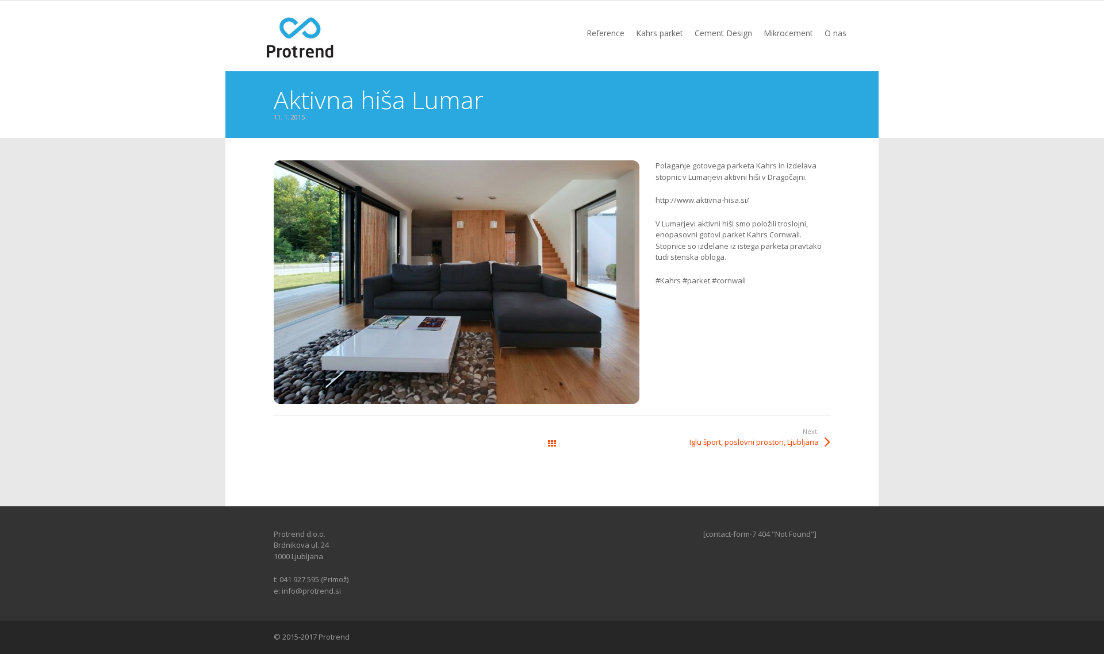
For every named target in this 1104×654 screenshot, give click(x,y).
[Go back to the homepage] (301, 35)
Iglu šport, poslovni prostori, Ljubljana (754, 442)
